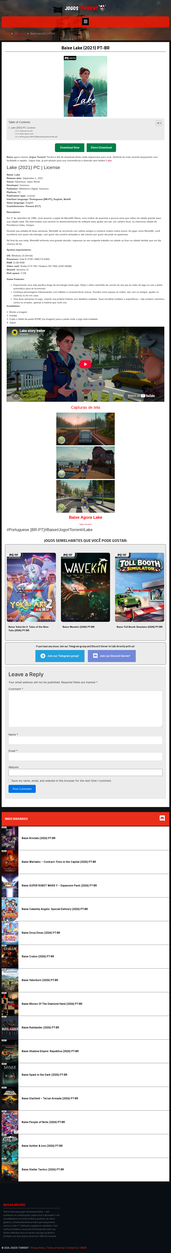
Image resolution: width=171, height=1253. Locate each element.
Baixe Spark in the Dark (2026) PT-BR (44, 1074)
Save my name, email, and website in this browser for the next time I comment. (62, 780)
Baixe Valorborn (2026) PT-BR (40, 980)
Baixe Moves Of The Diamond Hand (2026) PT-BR (52, 1003)
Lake (109, 160)
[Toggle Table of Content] (157, 123)
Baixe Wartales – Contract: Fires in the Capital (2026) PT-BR (59, 861)
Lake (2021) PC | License (23, 128)
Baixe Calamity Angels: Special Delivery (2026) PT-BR (55, 909)
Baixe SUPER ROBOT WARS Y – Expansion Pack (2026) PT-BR (59, 885)
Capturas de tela (26, 131)
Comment (16, 689)
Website (14, 767)
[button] (85, 21)
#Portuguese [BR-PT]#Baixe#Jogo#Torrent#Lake (39, 137)
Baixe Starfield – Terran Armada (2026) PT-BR (50, 1098)
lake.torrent (85, 524)
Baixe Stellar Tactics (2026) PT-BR (43, 1169)
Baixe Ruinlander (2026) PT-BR (40, 1027)
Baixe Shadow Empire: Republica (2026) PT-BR (50, 1051)
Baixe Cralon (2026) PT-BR (38, 956)
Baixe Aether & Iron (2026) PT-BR (42, 1145)
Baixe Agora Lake (26, 134)
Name (13, 734)
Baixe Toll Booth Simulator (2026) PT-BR (139, 626)
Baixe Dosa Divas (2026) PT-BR (41, 932)
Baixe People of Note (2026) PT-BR (43, 1122)
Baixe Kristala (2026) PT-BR (38, 838)
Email (13, 750)
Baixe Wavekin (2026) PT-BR (79, 626)
